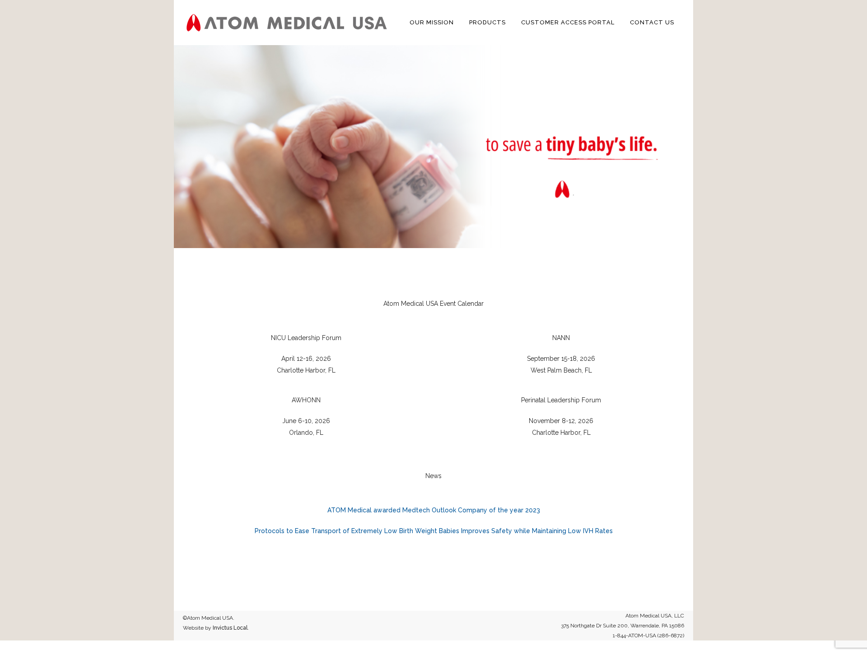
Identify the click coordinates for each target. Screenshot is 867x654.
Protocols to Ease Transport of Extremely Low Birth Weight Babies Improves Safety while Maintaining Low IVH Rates (434, 530)
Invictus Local (230, 628)
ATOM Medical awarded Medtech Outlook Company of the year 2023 (433, 510)
